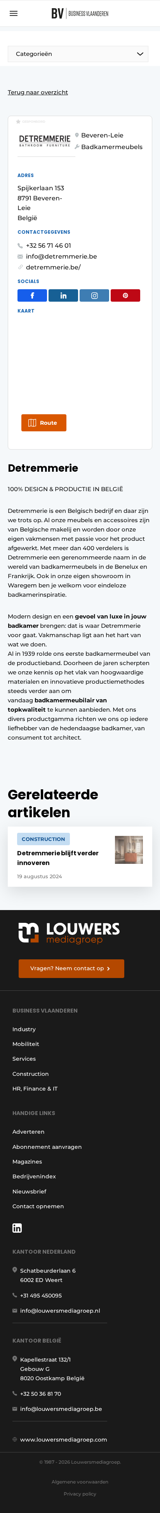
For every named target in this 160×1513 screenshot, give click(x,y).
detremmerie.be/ (53, 267)
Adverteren (28, 1131)
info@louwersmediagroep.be (61, 1408)
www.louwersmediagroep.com (63, 1439)
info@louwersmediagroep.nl (60, 1310)
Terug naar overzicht (38, 92)
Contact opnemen (38, 1206)
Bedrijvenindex (34, 1176)
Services (24, 1058)
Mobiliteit (25, 1044)
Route (48, 422)
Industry (24, 1029)
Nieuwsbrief (29, 1191)
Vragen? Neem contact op (67, 968)
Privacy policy (80, 1494)
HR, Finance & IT (34, 1088)
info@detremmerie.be (61, 256)
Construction (30, 1073)
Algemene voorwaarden (80, 1482)
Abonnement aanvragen (47, 1146)
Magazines (27, 1161)
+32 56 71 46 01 (48, 245)
